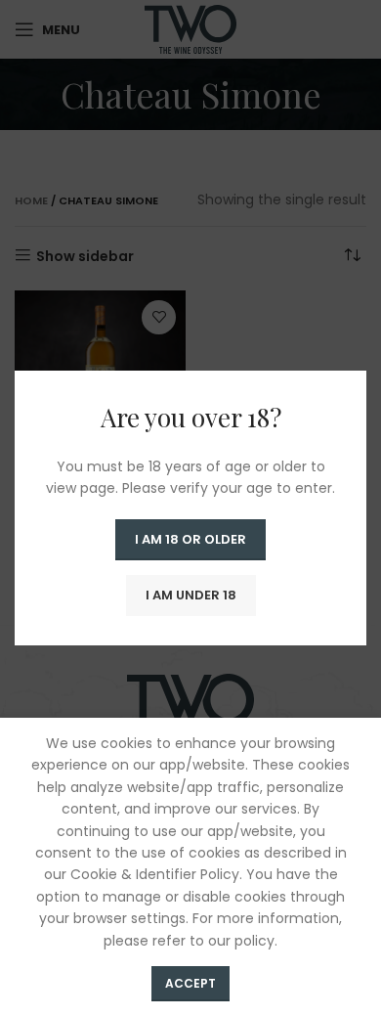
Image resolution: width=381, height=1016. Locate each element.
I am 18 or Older (190, 539)
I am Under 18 (191, 595)
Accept (190, 983)
